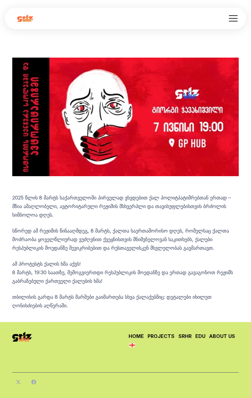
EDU (200, 336)
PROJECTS (161, 336)
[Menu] (233, 18)
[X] (18, 382)
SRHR (185, 336)
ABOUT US (222, 336)
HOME (136, 336)
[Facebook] (34, 382)
